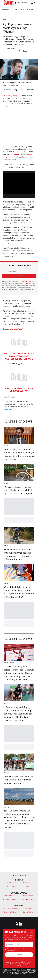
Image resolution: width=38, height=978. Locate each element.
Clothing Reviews (28, 912)
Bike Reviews (28, 908)
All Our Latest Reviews (10, 908)
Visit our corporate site (28, 970)
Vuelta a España (11, 886)
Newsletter (31, 89)
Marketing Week (16, 329)
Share (8, 89)
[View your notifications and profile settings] (16, 3)
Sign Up (19, 955)
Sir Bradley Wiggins (11, 96)
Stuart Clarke (10, 48)
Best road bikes (10, 895)
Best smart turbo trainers (10, 899)
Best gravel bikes (28, 895)
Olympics (26, 886)
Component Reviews (10, 912)
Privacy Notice (28, 283)
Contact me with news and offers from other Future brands (19, 949)
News (4, 19)
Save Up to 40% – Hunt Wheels (24, 9)
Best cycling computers (28, 899)
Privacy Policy (26, 962)
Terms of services (26, 281)
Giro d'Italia (26, 883)
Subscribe (25, 2)
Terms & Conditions (17, 964)
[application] (19, 182)
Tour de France (16, 154)
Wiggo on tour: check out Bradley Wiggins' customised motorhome (19, 356)
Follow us (20, 89)
